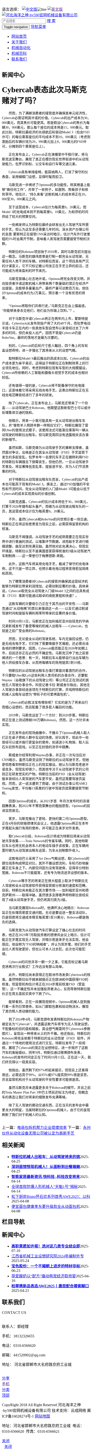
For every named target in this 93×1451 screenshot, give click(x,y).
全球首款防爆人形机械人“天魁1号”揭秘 (44, 1187)
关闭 (8, 1447)
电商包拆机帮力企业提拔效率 (42, 1128)
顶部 (6, 1395)
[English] (55, 9)
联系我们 (19, 59)
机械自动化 (21, 48)
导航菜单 (38, 27)
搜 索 (51, 21)
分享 (6, 1378)
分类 (6, 1390)
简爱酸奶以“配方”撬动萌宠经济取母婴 (43, 1276)
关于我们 (19, 42)
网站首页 (19, 36)
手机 (6, 1384)
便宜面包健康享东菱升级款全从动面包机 (45, 1207)
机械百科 (19, 53)
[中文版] (29, 9)
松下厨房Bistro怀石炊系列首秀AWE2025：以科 (50, 1197)
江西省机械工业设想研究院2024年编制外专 (47, 1256)
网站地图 (42, 1416)
